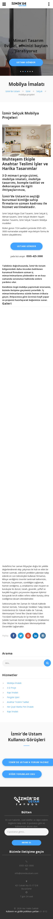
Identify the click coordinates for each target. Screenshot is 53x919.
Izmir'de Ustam (12, 91)
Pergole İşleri (13, 697)
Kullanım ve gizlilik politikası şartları (22, 911)
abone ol (26, 842)
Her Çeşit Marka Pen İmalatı (20, 706)
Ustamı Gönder (25, 62)
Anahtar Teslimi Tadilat (18, 702)
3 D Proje (11, 687)
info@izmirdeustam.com (26, 873)
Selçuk (39, 91)
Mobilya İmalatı (14, 683)
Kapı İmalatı (12, 692)
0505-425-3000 (34, 256)
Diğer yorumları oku (22, 774)
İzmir (28, 91)
